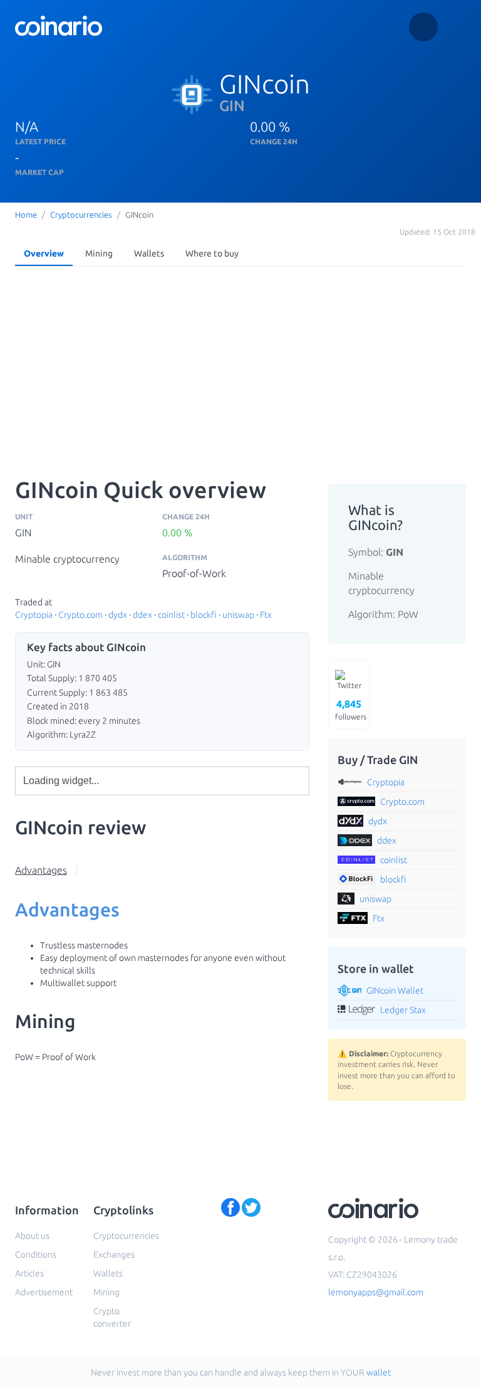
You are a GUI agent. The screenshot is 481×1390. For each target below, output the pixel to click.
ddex (142, 615)
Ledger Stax (403, 1010)
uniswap (238, 615)
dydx (117, 615)
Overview (44, 253)
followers (350, 709)
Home (26, 214)
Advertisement (44, 1292)
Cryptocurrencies (81, 214)
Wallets (149, 253)
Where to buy (212, 253)
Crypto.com (80, 615)
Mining (99, 253)
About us (32, 1236)
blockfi (203, 615)
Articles (29, 1273)
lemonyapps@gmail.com (375, 1292)
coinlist (171, 615)
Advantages (41, 870)
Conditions (35, 1254)
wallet (378, 1372)
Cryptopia (34, 615)
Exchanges (114, 1254)
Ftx (266, 615)
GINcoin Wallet (394, 990)
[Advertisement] (240, 366)
